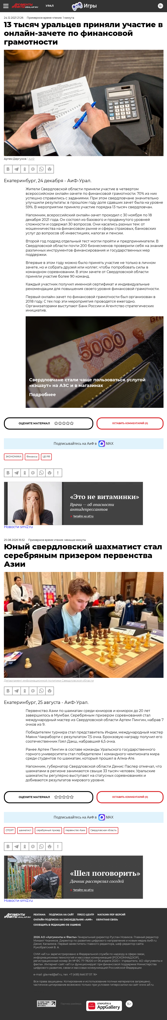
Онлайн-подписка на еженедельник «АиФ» (63, 919)
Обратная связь (107, 919)
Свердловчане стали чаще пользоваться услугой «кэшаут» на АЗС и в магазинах (87, 382)
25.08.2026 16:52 (14, 540)
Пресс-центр (85, 914)
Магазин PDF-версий (111, 914)
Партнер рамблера (71, 1003)
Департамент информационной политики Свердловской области (49, 680)
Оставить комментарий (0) (130, 423)
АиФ (31, 158)
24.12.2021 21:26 (13, 17)
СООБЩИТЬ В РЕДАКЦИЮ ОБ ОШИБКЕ (57, 924)
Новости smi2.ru (18, 527)
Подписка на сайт (61, 914)
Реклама (39, 914)
